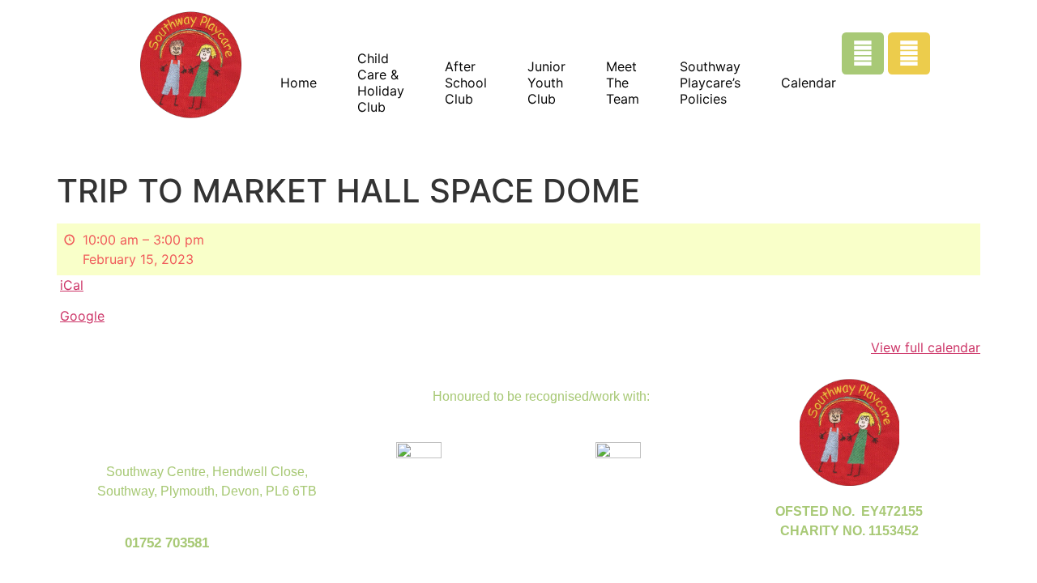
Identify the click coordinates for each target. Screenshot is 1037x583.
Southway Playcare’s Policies (710, 82)
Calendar (808, 82)
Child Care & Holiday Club (380, 82)
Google (82, 316)
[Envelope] (909, 53)
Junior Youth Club (546, 82)
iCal (71, 285)
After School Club (466, 82)
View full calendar (925, 347)
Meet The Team (622, 82)
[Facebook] (863, 53)
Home (298, 82)
